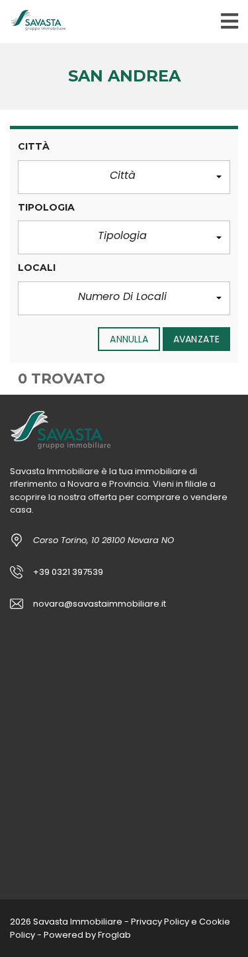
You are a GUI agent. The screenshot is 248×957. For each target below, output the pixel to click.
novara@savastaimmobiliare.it (99, 603)
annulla (129, 339)
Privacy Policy (160, 921)
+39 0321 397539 (68, 572)
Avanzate (196, 339)
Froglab (114, 935)
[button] (124, 177)
